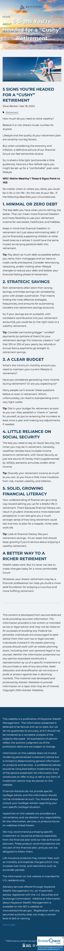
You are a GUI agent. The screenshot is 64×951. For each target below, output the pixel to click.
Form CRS (9, 924)
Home (6, 16)
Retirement (12, 112)
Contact (8, 39)
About (7, 24)
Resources (10, 31)
